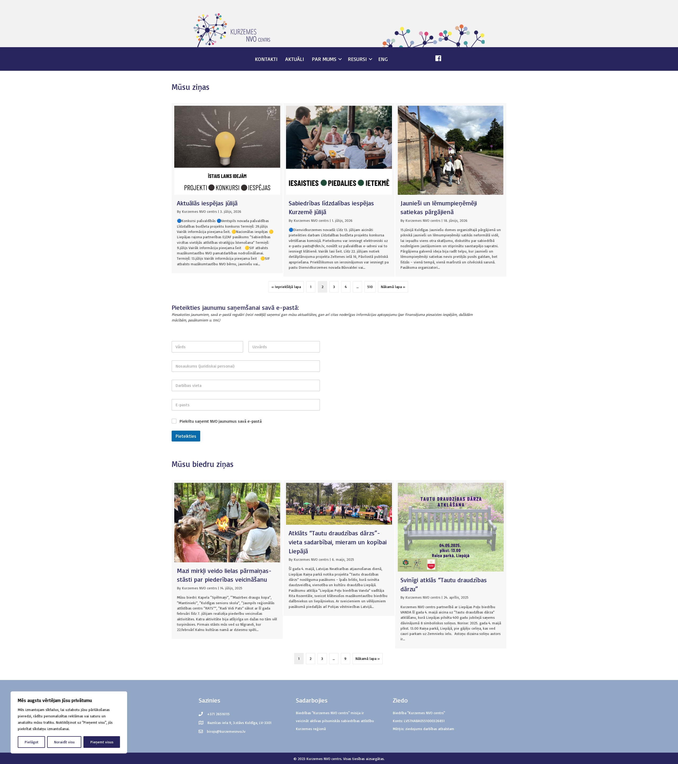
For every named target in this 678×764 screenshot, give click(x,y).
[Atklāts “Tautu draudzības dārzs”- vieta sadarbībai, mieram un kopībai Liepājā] (339, 548)
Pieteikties (186, 436)
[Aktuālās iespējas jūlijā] (227, 188)
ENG (383, 59)
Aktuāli (294, 59)
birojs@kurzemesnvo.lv (226, 731)
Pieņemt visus (101, 742)
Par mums (324, 59)
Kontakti (266, 59)
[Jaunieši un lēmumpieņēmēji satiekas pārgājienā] (450, 190)
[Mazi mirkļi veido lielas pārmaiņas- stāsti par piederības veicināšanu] (227, 559)
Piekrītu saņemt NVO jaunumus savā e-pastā (221, 421)
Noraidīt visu (64, 742)
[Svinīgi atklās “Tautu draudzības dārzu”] (450, 564)
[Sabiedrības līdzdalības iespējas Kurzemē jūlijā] (339, 190)
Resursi (357, 59)
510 (370, 286)
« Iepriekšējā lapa (286, 286)
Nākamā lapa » (393, 286)
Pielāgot (31, 742)
